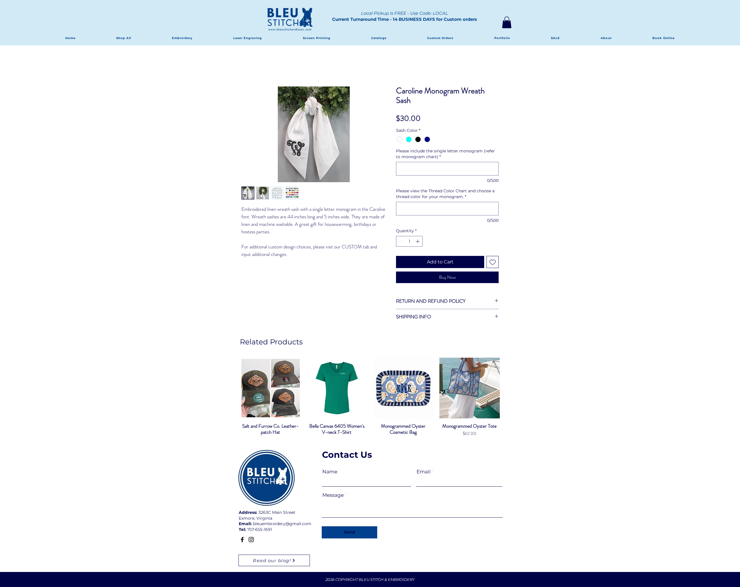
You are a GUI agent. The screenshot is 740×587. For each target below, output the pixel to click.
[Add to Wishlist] (492, 262)
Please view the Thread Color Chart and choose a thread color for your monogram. (445, 193)
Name (329, 471)
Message (333, 495)
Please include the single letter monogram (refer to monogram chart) (445, 153)
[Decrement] (400, 241)
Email (424, 471)
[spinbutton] (409, 241)
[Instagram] (251, 539)
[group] (370, 403)
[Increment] (418, 241)
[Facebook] (242, 539)
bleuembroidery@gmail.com (282, 523)
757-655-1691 (259, 529)
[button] (507, 22)
